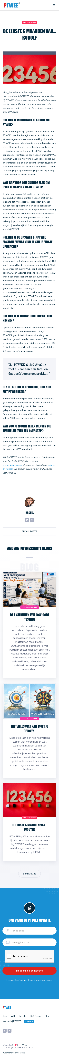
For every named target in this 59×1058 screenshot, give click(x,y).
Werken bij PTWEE (12, 1021)
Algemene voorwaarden (14, 1052)
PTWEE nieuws (29, 22)
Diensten (23, 1016)
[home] (12, 5)
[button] (54, 5)
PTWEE (23, 1045)
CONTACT (29, 1021)
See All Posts (29, 531)
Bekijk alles (29, 873)
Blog (47, 1016)
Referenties (35, 1016)
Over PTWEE (9, 1016)
